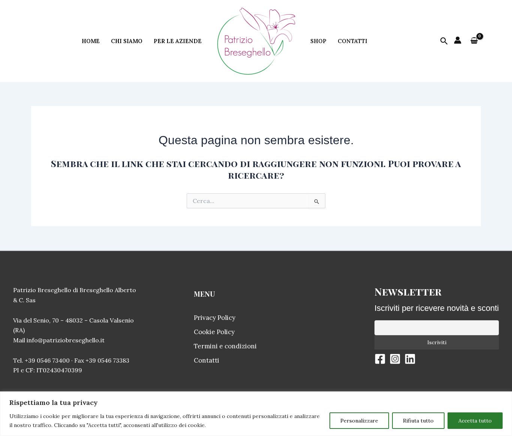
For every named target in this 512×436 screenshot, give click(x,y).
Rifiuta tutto (418, 420)
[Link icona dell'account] (457, 40)
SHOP (318, 41)
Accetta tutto (475, 420)
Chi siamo (126, 41)
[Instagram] (395, 358)
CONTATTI (352, 41)
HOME (91, 41)
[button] (444, 41)
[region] (256, 413)
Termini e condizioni (225, 346)
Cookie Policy (214, 332)
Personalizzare (359, 420)
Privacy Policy (214, 318)
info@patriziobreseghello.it (66, 340)
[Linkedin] (410, 358)
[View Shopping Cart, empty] (474, 41)
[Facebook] (380, 358)
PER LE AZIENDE (178, 41)
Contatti (206, 360)
